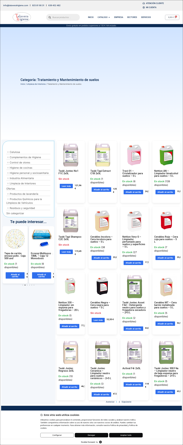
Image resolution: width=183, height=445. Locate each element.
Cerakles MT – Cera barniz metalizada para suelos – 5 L (165, 305)
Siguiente (126, 401)
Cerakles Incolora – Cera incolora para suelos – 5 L (101, 239)
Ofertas (10, 188)
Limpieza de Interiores (36, 84)
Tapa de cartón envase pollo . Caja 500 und (15, 256)
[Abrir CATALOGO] (109, 17)
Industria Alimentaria (22, 178)
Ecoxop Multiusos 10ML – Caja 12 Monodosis (41, 256)
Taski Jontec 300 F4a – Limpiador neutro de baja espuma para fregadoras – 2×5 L (166, 372)
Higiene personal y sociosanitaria (29, 172)
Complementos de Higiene (25, 157)
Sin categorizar (15, 213)
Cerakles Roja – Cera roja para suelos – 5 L (166, 239)
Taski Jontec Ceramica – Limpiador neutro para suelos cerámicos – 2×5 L (100, 373)
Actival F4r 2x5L (131, 368)
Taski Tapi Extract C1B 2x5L (100, 172)
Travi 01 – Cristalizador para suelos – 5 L (132, 173)
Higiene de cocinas (21, 167)
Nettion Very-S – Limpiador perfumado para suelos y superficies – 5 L (133, 241)
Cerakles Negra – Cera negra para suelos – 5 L (100, 305)
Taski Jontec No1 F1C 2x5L (68, 172)
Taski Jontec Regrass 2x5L (66, 369)
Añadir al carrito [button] (15, 275)
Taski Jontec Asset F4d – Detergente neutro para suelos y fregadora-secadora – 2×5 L (134, 307)
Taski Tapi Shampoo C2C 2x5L (70, 238)
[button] (4, 254)
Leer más (66, 186)
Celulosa (15, 152)
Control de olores (20, 162)
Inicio (23, 84)
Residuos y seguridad (22, 208)
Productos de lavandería (24, 193)
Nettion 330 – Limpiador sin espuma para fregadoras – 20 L (69, 306)
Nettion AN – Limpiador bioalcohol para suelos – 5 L (166, 173)
